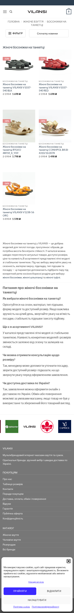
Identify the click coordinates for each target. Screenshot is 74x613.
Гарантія (8, 508)
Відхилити (54, 591)
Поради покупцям (13, 493)
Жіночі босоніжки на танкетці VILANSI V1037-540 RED (53, 87)
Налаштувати (37, 600)
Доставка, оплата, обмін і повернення (24, 498)
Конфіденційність (13, 518)
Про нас (7, 478)
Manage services (36, 582)
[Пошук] (11, 11)
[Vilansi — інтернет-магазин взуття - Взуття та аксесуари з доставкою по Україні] (37, 11)
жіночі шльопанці (33, 277)
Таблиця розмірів (13, 484)
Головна (14, 21)
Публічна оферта (13, 513)
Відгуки (7, 503)
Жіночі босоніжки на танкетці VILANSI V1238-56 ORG (18, 212)
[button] (68, 561)
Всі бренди (9, 549)
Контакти (8, 488)
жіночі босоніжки (12, 277)
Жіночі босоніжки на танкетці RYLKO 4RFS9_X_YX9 (14, 149)
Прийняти (20, 591)
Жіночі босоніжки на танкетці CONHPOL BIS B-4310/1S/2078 (54, 149)
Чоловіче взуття (12, 539)
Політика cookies (21, 606)
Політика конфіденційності (45, 606)
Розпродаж (9, 544)
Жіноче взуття (33, 21)
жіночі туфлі (53, 277)
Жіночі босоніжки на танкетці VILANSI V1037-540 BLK (17, 87)
